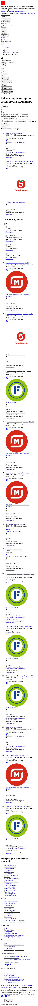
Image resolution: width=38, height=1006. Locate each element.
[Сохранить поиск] (2, 69)
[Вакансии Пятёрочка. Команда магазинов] (21, 185)
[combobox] (9, 60)
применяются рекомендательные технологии (16, 986)
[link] (4, 33)
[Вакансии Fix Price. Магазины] (21, 390)
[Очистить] (3, 64)
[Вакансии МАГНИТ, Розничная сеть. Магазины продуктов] (21, 282)
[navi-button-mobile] (2, 43)
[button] (3, 37)
